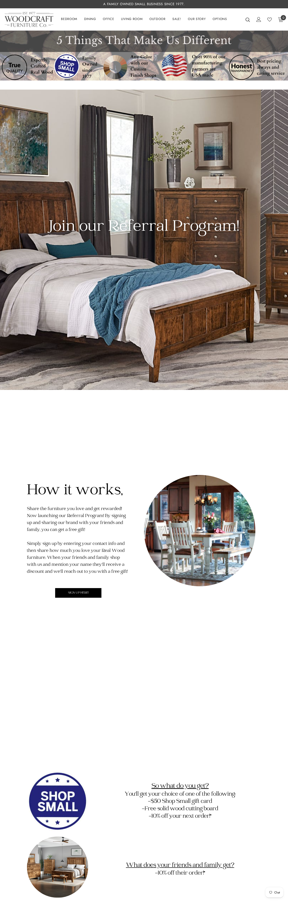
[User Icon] (258, 19)
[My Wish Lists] (269, 19)
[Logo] (29, 19)
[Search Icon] (247, 19)
